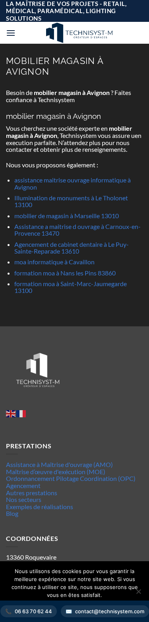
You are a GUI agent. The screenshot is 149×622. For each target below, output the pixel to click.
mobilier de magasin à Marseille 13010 (66, 215)
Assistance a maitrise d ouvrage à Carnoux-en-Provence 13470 (77, 230)
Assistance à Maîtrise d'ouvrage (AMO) (59, 464)
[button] (10, 33)
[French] (21, 413)
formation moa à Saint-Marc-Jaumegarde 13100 (70, 287)
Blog (12, 513)
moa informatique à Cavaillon (54, 261)
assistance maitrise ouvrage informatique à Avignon (72, 183)
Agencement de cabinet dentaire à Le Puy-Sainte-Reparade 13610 (71, 247)
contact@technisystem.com (109, 611)
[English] (11, 413)
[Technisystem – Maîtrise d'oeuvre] (79, 33)
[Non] (138, 593)
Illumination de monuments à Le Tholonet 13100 (71, 201)
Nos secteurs (23, 499)
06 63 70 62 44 (33, 611)
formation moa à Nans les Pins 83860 (65, 273)
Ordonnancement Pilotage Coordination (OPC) (70, 478)
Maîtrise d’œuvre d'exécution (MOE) (55, 471)
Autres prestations (31, 492)
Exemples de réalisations (39, 506)
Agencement (23, 485)
